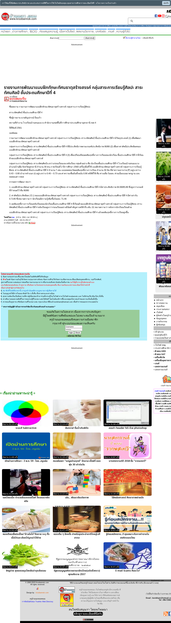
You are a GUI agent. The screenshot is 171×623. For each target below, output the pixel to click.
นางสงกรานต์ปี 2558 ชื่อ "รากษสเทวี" (127, 461)
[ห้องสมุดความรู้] (48, 33)
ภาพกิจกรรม (161, 322)
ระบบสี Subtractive (26, 428)
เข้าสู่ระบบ (159, 332)
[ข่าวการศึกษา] (20, 33)
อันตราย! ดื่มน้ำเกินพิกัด (76, 428)
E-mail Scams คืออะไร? (127, 571)
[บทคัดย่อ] (101, 33)
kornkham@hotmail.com (63, 302)
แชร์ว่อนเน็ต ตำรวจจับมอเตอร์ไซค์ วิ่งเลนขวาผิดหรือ (26, 499)
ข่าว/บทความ (162, 303)
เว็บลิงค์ (159, 312)
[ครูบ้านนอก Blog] (33, 33)
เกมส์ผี (164, 404)
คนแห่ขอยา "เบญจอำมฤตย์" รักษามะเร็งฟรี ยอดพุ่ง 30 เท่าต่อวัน (77, 462)
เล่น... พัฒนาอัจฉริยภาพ (77, 497)
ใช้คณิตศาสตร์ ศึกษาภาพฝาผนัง (128, 497)
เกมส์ (157, 363)
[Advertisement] (77, 66)
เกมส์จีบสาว (161, 409)
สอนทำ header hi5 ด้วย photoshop (128, 428)
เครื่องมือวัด (160, 357)
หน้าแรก (160, 300)
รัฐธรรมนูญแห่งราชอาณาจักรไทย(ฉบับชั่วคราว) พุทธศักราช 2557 (77, 572)
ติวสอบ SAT (160, 354)
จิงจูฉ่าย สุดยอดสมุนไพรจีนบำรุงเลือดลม (26, 571)
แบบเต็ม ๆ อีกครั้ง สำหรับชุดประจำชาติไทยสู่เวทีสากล (76, 536)
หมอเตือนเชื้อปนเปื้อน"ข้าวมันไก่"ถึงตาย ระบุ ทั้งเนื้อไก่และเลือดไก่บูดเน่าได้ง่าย (26, 536)
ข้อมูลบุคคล (161, 318)
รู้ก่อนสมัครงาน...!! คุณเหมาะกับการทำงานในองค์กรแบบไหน (127, 536)
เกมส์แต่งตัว (164, 393)
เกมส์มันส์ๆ (167, 411)
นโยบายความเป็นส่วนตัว (106, 3)
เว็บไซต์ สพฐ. (160, 345)
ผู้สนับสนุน (160, 325)
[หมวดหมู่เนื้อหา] (67, 33)
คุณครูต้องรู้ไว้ (161, 335)
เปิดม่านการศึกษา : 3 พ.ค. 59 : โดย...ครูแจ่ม (26, 461)
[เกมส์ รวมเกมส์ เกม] (111, 33)
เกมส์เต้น (164, 396)
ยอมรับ (166, 3)
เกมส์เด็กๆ (164, 399)
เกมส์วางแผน (163, 406)
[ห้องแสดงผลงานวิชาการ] (85, 33)
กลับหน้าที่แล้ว (148, 38)
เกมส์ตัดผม (165, 401)
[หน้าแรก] (5, 33)
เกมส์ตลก (158, 401)
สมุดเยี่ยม (160, 306)
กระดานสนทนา (163, 309)
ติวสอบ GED (160, 351)
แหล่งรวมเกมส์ (161, 366)
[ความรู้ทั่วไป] (123, 33)
